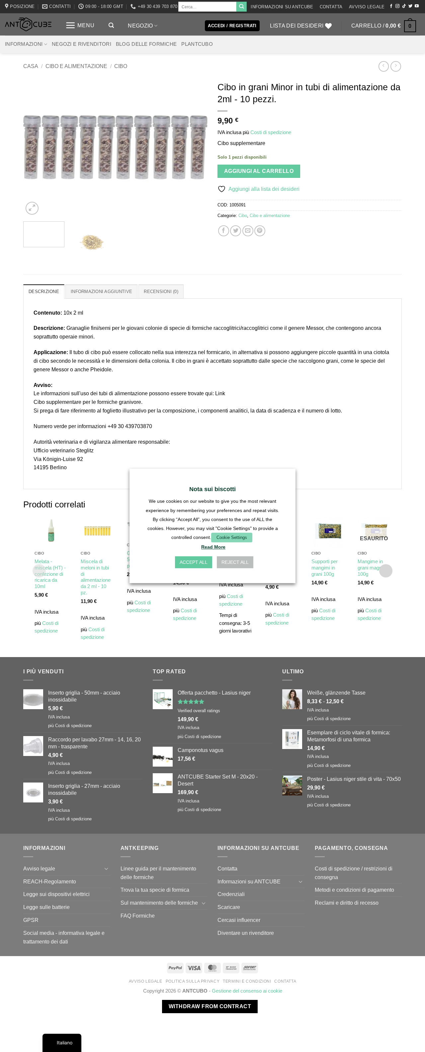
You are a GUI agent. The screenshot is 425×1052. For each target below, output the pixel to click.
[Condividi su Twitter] (235, 230)
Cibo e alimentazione (76, 66)
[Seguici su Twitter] (410, 6)
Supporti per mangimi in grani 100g (324, 568)
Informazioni (24, 44)
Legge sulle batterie (46, 907)
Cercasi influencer (238, 920)
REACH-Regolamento (49, 881)
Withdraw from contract (210, 1006)
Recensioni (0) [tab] (161, 291)
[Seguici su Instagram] (397, 6)
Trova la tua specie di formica (155, 890)
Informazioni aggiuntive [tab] (101, 291)
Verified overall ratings (199, 710)
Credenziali (231, 894)
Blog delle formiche (146, 44)
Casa (30, 66)
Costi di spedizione (270, 132)
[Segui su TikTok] (404, 6)
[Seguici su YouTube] (417, 6)
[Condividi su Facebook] (223, 230)
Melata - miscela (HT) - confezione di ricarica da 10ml (50, 574)
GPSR (31, 920)
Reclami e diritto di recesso (347, 903)
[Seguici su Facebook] (391, 6)
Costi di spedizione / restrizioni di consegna (353, 872)
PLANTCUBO (197, 44)
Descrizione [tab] (44, 291)
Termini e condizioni (247, 981)
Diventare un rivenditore (245, 933)
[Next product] (384, 66)
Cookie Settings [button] (231, 537)
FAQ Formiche (138, 916)
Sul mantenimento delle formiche (159, 903)
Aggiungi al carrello (259, 171)
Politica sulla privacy (193, 981)
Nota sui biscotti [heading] (212, 489)
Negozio (140, 26)
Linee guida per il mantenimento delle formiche (158, 872)
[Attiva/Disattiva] (107, 868)
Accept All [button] (194, 562)
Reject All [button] (235, 562)
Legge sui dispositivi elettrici (56, 894)
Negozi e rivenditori (81, 44)
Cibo (120, 66)
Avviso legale (366, 6)
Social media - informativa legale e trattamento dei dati (64, 937)
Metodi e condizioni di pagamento (354, 890)
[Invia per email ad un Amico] (247, 230)
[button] (80, 25)
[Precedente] (35, 147)
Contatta (331, 6)
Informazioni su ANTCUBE (282, 6)
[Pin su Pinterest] (259, 230)
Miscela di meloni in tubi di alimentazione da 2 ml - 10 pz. (96, 577)
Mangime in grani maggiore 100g (374, 568)
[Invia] (241, 7)
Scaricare (228, 907)
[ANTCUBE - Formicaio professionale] (28, 24)
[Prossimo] (196, 147)
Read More (213, 547)
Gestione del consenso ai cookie (247, 991)
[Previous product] (395, 66)
